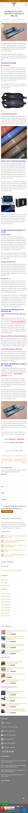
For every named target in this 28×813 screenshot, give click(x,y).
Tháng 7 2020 (4, 610)
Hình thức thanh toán (9, 731)
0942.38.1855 (9, 809)
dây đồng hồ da (18, 570)
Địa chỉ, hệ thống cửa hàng (10, 727)
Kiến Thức (3, 579)
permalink (24, 455)
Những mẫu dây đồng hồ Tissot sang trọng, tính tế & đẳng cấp (20, 460)
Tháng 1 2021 (4, 593)
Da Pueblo (11, 570)
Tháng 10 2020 (5, 602)
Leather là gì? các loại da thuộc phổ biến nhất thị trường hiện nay (15, 541)
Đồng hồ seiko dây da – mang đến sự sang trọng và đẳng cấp (16, 546)
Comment (7, 557)
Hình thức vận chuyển (9, 735)
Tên (2, 486)
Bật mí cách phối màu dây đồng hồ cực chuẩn (15, 550)
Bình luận (3, 474)
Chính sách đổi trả (8, 739)
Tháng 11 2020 (5, 599)
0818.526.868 (20, 439)
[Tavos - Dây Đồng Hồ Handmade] (14, 4)
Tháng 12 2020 (5, 596)
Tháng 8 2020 (4, 607)
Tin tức (14, 9)
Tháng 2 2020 (4, 613)
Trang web (3, 499)
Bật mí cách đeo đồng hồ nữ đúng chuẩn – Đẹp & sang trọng (15, 555)
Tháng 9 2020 (4, 604)
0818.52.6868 (9, 808)
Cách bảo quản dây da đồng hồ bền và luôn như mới (7, 460)
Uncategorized (5, 585)
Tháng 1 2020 (4, 615)
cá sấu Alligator (5, 570)
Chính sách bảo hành (9, 743)
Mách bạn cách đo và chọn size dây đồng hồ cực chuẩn (15, 536)
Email (2, 493)
